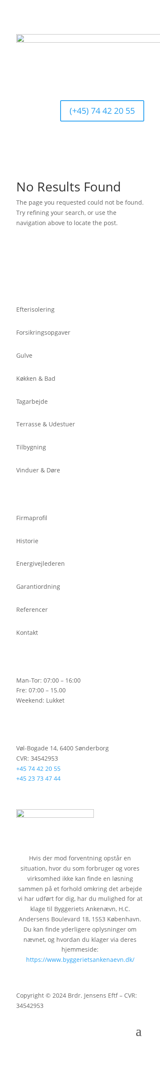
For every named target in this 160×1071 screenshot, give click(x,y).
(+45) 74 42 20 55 (102, 110)
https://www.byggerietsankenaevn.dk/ (80, 959)
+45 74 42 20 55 (38, 768)
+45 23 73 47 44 (38, 778)
